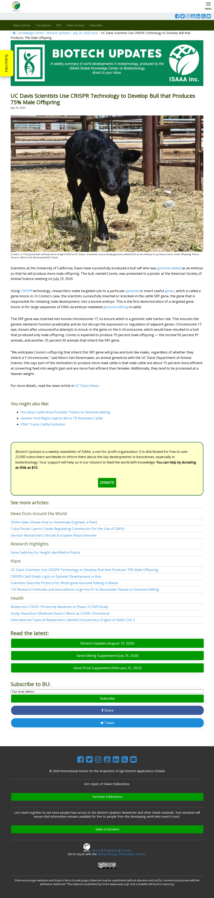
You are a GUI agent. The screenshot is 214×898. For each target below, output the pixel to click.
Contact (126, 850)
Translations (43, 25)
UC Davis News (87, 385)
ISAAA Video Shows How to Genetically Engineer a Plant (54, 522)
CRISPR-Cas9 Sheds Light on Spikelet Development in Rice (56, 576)
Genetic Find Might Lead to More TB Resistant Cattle (62, 418)
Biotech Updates (58, 33)
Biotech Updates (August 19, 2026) (107, 643)
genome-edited (169, 268)
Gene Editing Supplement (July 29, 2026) (107, 655)
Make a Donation (107, 829)
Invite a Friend (75, 25)
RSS (58, 25)
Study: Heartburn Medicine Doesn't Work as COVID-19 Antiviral (60, 613)
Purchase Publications (107, 797)
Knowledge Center (31, 33)
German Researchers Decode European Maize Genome (54, 535)
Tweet (109, 723)
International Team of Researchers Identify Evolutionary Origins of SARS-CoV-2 (73, 620)
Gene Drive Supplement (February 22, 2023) (107, 668)
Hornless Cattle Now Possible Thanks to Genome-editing (65, 412)
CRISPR (26, 291)
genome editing (115, 307)
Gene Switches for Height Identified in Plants (45, 552)
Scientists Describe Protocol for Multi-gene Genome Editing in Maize (64, 583)
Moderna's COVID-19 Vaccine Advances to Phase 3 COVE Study (59, 606)
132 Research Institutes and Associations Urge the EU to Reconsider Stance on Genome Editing (85, 589)
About (96, 850)
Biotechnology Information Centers (122, 854)
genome (132, 291)
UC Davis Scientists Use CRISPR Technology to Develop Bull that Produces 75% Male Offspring (84, 569)
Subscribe (6, 63)
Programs (110, 850)
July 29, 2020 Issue (85, 33)
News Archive (21, 25)
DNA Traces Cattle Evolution (43, 424)
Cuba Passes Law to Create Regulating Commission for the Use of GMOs (67, 528)
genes (169, 291)
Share (108, 710)
